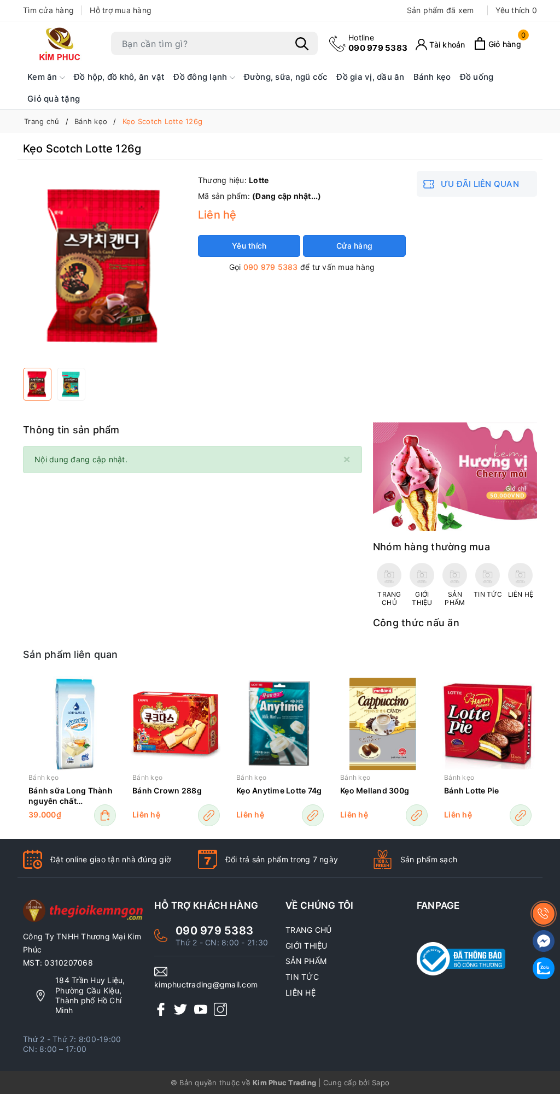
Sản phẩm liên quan (70, 654)
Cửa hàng (354, 245)
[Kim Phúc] (61, 44)
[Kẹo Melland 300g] (384, 724)
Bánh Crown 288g (167, 790)
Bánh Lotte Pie (471, 790)
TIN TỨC (302, 976)
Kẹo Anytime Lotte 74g (279, 790)
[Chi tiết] (209, 815)
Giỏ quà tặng (53, 98)
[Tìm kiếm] (302, 44)
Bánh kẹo (432, 77)
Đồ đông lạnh (201, 77)
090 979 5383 (377, 43)
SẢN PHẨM (305, 961)
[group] (105, 266)
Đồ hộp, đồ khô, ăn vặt (119, 77)
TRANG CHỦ (308, 929)
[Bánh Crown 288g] (176, 724)
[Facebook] (160, 1009)
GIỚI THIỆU (306, 945)
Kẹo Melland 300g (374, 790)
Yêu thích (516, 10)
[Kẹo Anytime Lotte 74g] (280, 724)
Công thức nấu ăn (416, 622)
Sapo (380, 1082)
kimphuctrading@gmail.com (206, 984)
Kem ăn (43, 77)
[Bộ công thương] (477, 959)
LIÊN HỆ (300, 992)
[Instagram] (220, 1009)
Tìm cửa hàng (48, 10)
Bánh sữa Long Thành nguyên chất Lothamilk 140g (70, 796)
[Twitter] (180, 1009)
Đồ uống (477, 77)
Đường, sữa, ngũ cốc (286, 77)
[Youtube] (200, 1009)
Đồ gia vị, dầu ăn (370, 77)
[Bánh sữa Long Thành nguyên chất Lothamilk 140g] (72, 724)
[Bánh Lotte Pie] (488, 724)
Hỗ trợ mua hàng (120, 10)
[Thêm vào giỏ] (105, 815)
